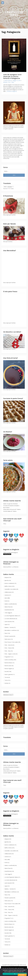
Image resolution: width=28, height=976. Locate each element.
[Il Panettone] (14, 206)
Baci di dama (6, 507)
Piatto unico (7, 639)
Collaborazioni (8, 592)
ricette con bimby (9, 659)
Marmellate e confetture (11, 630)
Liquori (6, 624)
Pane (6, 633)
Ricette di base (8, 662)
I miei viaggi (7, 612)
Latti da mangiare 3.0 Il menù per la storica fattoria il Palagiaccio (12, 76)
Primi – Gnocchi (8, 645)
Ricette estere (8, 665)
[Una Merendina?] (14, 280)
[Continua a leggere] (12, 91)
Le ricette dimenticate (10, 618)
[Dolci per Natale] (14, 240)
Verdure (7, 683)
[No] (26, 972)
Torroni (6, 677)
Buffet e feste (8, 586)
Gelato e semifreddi (9, 604)
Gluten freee (8, 607)
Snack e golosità (8, 674)
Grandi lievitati (8, 609)
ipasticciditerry (7, 80)
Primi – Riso (7, 651)
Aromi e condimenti (9, 583)
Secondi (6, 671)
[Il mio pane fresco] (14, 308)
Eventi (6, 601)
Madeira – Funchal (9, 627)
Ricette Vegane (8, 668)
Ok (14, 973)
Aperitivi (7, 580)
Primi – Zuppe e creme (10, 654)
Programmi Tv (8, 656)
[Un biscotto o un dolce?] (14, 341)
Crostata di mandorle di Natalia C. (11, 505)
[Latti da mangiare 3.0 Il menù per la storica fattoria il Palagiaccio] (14, 55)
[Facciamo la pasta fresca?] (14, 411)
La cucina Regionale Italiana (11, 615)
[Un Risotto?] (14, 442)
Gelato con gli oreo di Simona (10, 503)
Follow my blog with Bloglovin (10, 552)
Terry (4, 523)
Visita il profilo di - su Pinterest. (11, 567)
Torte (6, 680)
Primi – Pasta (8, 648)
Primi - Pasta (11, 82)
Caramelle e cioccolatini (10, 589)
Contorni (7, 595)
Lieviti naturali (8, 621)
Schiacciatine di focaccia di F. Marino (12, 509)
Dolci (6, 598)
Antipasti (5, 82)
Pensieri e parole (9, 636)
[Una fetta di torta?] (14, 374)
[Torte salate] (14, 476)
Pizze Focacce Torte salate (11, 642)
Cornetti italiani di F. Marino (9, 511)
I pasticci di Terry (14, 13)
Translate (12, 188)
